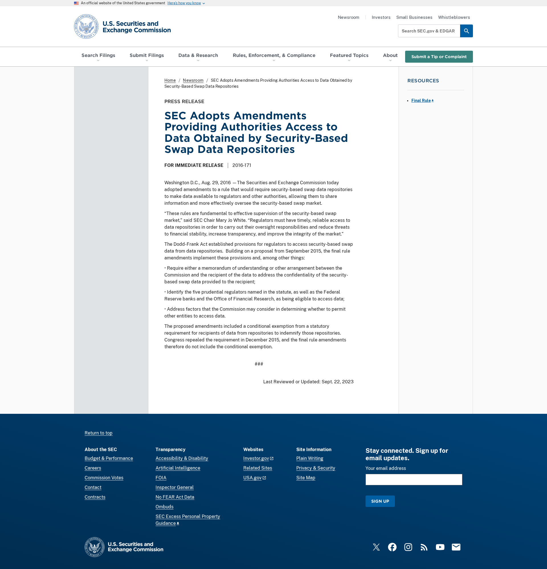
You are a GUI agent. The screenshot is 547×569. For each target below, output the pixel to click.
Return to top (99, 433)
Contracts (95, 497)
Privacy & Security (315, 468)
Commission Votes (104, 477)
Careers (93, 468)
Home (170, 80)
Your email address (386, 468)
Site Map (305, 477)
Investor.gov (256, 458)
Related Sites (257, 468)
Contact (93, 487)
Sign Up (380, 501)
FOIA (161, 477)
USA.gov (252, 477)
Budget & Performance (109, 458)
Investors (381, 17)
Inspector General (175, 487)
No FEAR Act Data (175, 497)
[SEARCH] (466, 30)
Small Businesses (414, 17)
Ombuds (165, 506)
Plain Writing (309, 458)
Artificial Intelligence (178, 468)
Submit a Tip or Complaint (439, 56)
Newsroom (348, 17)
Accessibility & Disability (182, 458)
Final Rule (421, 100)
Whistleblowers (454, 17)
